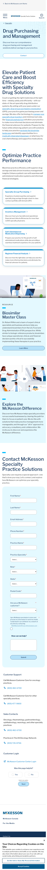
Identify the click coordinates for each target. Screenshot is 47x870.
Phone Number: (17, 531)
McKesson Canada (10, 819)
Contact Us (6, 836)
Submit (23, 657)
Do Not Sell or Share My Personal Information (23, 860)
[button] (24, 379)
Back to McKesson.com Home (16, 4)
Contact (23, 55)
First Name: (15, 496)
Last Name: (15, 508)
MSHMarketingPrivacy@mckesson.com (24, 625)
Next (23, 784)
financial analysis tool (15, 120)
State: (13, 579)
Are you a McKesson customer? (23, 604)
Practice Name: (17, 543)
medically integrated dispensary (15, 136)
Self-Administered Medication (15, 233)
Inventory (15, 212)
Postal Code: (16, 591)
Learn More (23, 348)
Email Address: (17, 519)
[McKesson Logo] (23, 813)
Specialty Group (17, 192)
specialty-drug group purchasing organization (21, 109)
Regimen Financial (17, 253)
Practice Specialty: (18, 555)
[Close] (44, 840)
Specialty (8, 23)
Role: (12, 567)
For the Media (9, 823)
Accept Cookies (23, 866)
